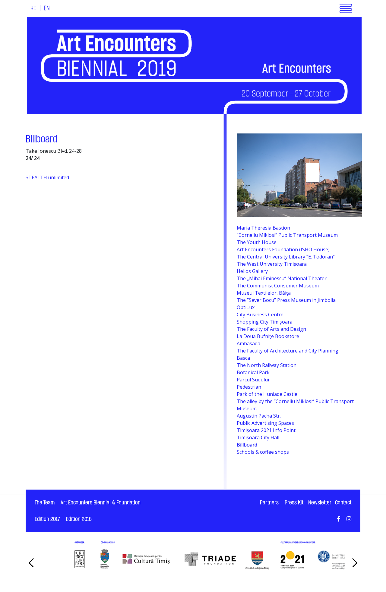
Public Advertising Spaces (265, 423)
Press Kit (294, 503)
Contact (343, 503)
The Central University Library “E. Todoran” (286, 256)
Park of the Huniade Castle (267, 394)
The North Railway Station (266, 365)
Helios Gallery (252, 271)
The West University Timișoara (272, 264)
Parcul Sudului (253, 379)
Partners (269, 503)
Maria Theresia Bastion (263, 227)
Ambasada (248, 343)
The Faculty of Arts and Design (271, 329)
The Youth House (257, 242)
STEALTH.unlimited (48, 177)
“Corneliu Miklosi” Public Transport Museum (287, 235)
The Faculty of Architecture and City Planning (287, 350)
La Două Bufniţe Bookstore (268, 336)
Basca (243, 358)
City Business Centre (260, 314)
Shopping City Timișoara (265, 321)
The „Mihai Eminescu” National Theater (282, 278)
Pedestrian (249, 387)
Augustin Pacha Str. (259, 415)
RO (33, 8)
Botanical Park (253, 372)
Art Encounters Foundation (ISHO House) (283, 249)
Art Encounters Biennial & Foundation (101, 503)
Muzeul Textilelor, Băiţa (264, 293)
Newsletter (319, 503)
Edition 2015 (79, 519)
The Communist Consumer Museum (278, 285)
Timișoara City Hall (258, 437)
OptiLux (246, 307)
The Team (45, 503)
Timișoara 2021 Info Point (266, 430)
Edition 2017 (47, 519)
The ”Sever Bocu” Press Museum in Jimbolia (286, 300)
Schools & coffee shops (263, 452)
